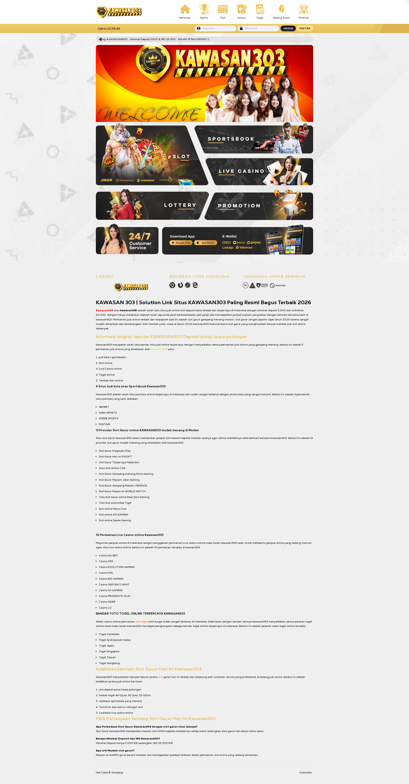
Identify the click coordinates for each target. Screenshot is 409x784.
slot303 (114, 755)
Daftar (305, 28)
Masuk (288, 28)
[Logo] (119, 12)
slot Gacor (108, 438)
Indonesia (306, 772)
